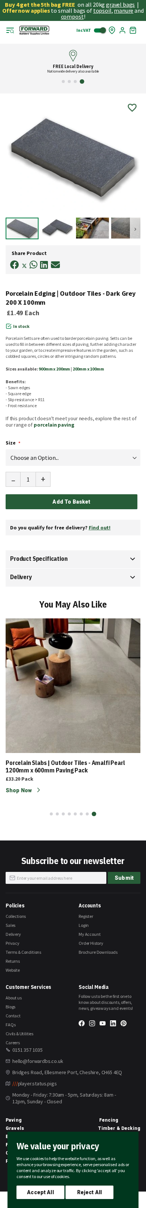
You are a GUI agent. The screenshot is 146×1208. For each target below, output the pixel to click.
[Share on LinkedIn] (44, 265)
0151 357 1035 (27, 1049)
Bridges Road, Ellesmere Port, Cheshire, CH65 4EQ (67, 1072)
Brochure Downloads (98, 952)
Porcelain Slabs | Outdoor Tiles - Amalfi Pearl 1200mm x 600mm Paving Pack (65, 766)
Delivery (21, 577)
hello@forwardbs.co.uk (37, 1061)
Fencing (108, 1120)
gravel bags (120, 4)
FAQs (10, 1024)
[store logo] (34, 30)
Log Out (122, 30)
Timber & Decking (119, 1128)
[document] (73, 1170)
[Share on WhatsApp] (33, 265)
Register (86, 916)
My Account (89, 934)
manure (123, 10)
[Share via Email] (55, 265)
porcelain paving (54, 425)
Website (13, 970)
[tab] (73, 559)
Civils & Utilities (19, 1033)
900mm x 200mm (54, 369)
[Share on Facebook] (14, 265)
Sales (10, 925)
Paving (14, 1120)
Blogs (10, 1006)
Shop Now (19, 790)
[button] (63, 81)
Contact (13, 1015)
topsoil (102, 10)
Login (84, 925)
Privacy (12, 943)
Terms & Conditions (23, 952)
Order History (91, 943)
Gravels (15, 1128)
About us (14, 997)
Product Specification (39, 558)
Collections (16, 916)
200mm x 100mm (88, 369)
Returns (13, 961)
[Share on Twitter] (24, 267)
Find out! (100, 527)
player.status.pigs (34, 1083)
